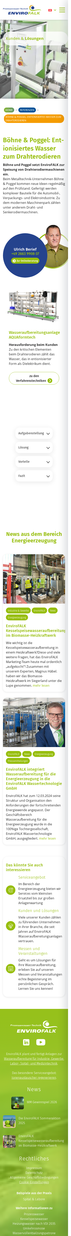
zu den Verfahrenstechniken (31, 378)
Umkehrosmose (34, 1228)
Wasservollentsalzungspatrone (34, 1233)
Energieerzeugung (17, 617)
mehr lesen (41, 685)
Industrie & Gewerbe (18, 610)
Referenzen (27, 110)
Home (9, 110)
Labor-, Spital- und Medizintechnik (33, 1063)
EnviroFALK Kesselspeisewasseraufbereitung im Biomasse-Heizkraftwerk (36, 630)
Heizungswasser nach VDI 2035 (34, 1223)
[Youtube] (40, 1042)
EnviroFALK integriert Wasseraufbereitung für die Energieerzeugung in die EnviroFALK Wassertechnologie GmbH (34, 778)
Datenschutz (34, 1172)
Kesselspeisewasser (34, 1219)
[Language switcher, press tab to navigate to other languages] (52, 9)
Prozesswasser (34, 1214)
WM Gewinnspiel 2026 (42, 1102)
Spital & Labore (34, 1199)
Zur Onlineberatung (27, 260)
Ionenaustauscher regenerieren (34, 1077)
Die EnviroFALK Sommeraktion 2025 (39, 1120)
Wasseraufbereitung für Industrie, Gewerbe (34, 1058)
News (53, 610)
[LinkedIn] (26, 1042)
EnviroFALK (39, 610)
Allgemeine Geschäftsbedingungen (34, 1177)
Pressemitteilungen (18, 761)
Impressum (34, 1168)
